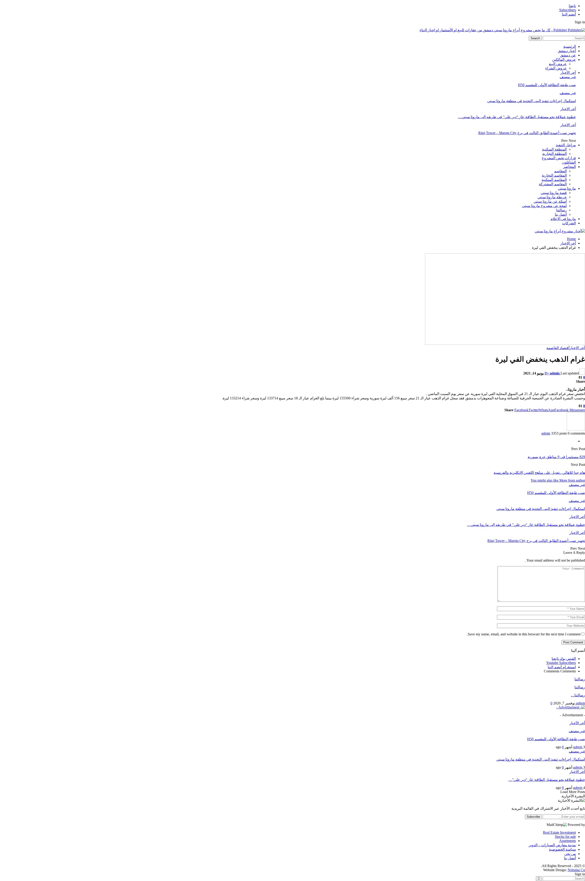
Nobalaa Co (576, 870)
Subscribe (533, 816)
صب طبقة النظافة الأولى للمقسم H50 (547, 85)
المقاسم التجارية (554, 175)
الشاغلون (569, 162)
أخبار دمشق (567, 51)
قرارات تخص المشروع (559, 158)
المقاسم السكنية (554, 180)
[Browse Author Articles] (576, 429)
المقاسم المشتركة (553, 184)
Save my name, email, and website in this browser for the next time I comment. (523, 634)
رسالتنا (561, 210)
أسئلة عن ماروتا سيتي (550, 201)
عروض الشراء (556, 68)
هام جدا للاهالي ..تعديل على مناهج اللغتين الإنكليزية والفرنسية (539, 473)
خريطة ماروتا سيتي (552, 197)
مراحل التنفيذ (566, 145)
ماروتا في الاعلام (563, 219)
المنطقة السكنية (554, 149)
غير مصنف (568, 77)
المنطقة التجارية (554, 154)
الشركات (569, 223)
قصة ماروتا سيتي (554, 193)
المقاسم (560, 171)
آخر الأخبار (568, 72)
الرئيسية (569, 46)
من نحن (570, 854)
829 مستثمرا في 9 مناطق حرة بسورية (556, 457)
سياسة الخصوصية (562, 849)
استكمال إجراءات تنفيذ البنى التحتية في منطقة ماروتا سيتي (531, 101)
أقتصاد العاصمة (557, 348)
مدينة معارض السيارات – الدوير (552, 845)
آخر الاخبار (568, 109)
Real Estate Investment (559, 832)
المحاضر (569, 167)
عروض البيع (558, 64)
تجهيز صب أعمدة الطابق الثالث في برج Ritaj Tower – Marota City (527, 133)
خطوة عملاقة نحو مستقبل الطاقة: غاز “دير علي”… (546, 780)
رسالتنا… (578, 695)
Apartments (567, 841)
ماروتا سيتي (567, 188)
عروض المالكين (564, 59)
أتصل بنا (561, 214)
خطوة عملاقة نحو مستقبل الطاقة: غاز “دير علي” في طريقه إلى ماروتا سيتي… (517, 117)
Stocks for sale (565, 837)
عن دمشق (568, 55)
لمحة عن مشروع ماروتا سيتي (544, 206)
